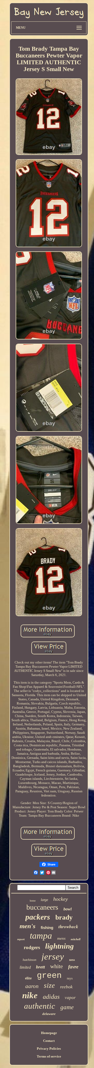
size (49, 985)
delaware (49, 1014)
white (56, 966)
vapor (70, 997)
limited (25, 967)
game (67, 1007)
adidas (51, 996)
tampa (41, 935)
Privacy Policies (49, 1048)
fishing (47, 927)
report (21, 939)
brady (64, 917)
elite (28, 978)
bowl (67, 909)
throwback (68, 926)
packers (37, 917)
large (44, 900)
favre (73, 966)
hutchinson (29, 960)
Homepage (49, 1033)
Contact (49, 1041)
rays (70, 978)
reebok (66, 986)
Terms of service (49, 1056)
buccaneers (42, 907)
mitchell (75, 939)
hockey (60, 899)
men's (28, 926)
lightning (59, 946)
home (33, 900)
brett (40, 966)
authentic (39, 1006)
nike (30, 995)
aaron (32, 986)
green (49, 975)
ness (72, 960)
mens (61, 938)
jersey (53, 956)
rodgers (32, 947)
